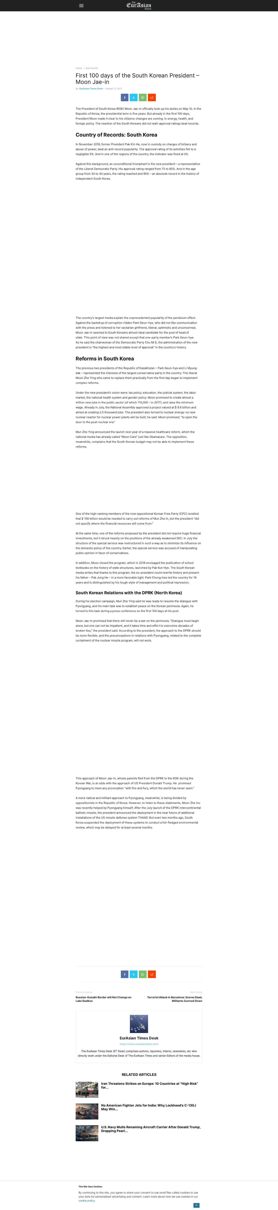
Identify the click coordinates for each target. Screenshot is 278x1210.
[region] (139, 40)
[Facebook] (124, 97)
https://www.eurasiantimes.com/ (139, 1043)
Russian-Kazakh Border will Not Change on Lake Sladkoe (103, 999)
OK (196, 1205)
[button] (81, 5)
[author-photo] (139, 1033)
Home (79, 68)
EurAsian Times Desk (91, 88)
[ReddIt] (152, 97)
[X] (133, 97)
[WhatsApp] (143, 97)
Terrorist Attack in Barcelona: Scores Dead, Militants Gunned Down (174, 999)
